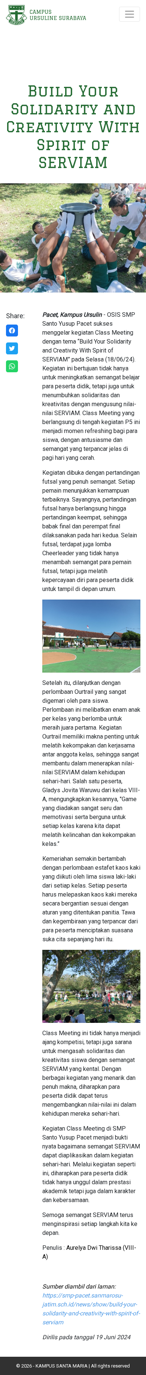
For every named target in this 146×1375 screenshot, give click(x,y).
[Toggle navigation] (129, 14)
